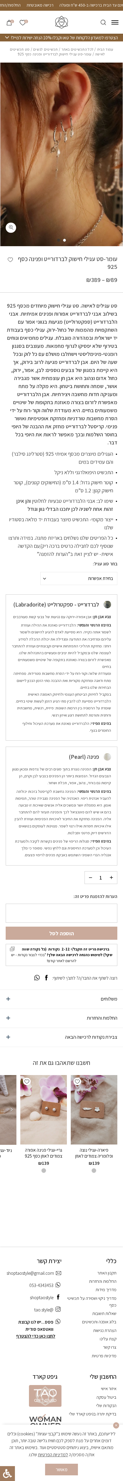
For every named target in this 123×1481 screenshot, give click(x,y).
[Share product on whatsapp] (37, 978)
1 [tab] (64, 240)
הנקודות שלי (106, 1405)
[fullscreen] (11, 228)
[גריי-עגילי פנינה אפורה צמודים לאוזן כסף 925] (43, 1110)
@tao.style (43, 1310)
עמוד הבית (105, 49)
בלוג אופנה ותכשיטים (99, 1322)
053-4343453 (41, 1285)
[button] (10, 259)
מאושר (61, 1469)
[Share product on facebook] (46, 978)
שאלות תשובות (104, 1313)
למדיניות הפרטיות (53, 1454)
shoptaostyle (41, 1297)
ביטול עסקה (106, 1397)
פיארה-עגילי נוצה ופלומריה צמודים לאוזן (94, 1153)
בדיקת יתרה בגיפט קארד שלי (92, 1414)
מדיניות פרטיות (104, 1356)
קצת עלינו (108, 1339)
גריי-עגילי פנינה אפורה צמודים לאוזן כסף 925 (43, 1153)
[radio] (94, 1170)
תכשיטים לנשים (45, 49)
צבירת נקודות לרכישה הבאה (91, 1037)
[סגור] (116, 1425)
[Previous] (12, 1110)
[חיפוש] (103, 22)
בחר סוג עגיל (105, 564)
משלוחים (109, 998)
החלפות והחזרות (102, 1018)
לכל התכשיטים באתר (77, 49)
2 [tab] (58, 240)
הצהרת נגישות (104, 1330)
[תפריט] (115, 22)
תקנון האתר (106, 1273)
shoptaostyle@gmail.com (30, 1273)
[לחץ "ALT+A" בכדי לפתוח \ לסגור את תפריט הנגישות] (7, 1473)
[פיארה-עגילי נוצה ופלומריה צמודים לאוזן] (94, 1110)
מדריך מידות (106, 1289)
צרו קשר (109, 1347)
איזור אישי (108, 1388)
